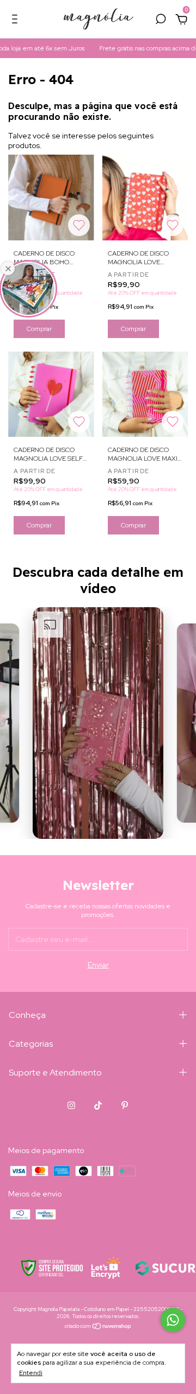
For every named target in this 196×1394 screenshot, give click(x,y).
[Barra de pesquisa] (160, 20)
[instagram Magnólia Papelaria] (71, 1105)
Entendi (30, 1372)
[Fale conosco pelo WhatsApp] (173, 1320)
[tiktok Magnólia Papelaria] (98, 1105)
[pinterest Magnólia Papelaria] (124, 1105)
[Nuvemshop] (98, 1327)
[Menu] (16, 20)
